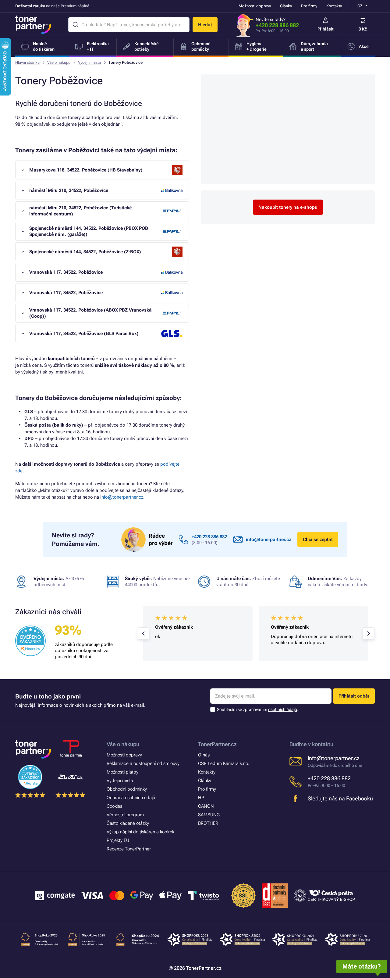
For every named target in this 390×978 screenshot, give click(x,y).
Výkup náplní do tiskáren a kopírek (140, 832)
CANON (206, 806)
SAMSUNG (209, 814)
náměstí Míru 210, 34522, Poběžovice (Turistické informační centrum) (80, 211)
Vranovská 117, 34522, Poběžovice (66, 272)
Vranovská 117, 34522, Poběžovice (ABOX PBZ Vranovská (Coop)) (90, 313)
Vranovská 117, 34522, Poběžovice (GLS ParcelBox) (84, 333)
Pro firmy (309, 6)
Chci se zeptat (318, 539)
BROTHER (208, 823)
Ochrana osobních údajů (131, 797)
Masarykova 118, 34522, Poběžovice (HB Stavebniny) (86, 170)
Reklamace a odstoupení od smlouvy (143, 763)
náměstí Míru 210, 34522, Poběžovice (68, 190)
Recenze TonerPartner (129, 849)
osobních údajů (282, 709)
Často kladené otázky (128, 823)
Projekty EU (118, 840)
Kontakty (334, 6)
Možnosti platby (122, 772)
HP (201, 797)
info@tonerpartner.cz (121, 497)
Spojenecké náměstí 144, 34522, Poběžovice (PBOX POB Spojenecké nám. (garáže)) (88, 231)
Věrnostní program (125, 814)
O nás (204, 755)
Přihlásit (325, 29)
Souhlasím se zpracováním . (257, 709)
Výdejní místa (89, 62)
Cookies (114, 806)
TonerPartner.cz (217, 744)
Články (286, 6)
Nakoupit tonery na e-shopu (287, 207)
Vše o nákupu (58, 62)
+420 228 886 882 (277, 25)
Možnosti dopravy (255, 6)
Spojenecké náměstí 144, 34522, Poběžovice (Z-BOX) (85, 251)
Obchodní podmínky (127, 789)
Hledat (205, 24)
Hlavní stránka (27, 62)
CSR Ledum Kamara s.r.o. (223, 763)
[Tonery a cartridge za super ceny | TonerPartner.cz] (33, 25)
